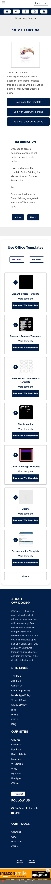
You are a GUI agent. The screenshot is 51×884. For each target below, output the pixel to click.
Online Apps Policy (20, 690)
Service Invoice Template (26, 551)
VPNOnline (17, 764)
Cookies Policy (18, 705)
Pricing (14, 714)
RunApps (16, 778)
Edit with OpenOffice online (28, 121)
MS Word (16, 259)
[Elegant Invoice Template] (27, 288)
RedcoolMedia (18, 754)
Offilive (14, 846)
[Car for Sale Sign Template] (27, 461)
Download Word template (25, 305)
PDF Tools (16, 841)
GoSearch (16, 832)
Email (18, 813)
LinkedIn (33, 808)
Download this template (28, 102)
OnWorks (16, 744)
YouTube (19, 808)
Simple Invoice (26, 424)
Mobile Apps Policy (21, 695)
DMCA (14, 719)
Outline (26, 508)
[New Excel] (34, 11)
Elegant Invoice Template (26, 293)
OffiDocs (15, 740)
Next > (33, 217)
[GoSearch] (16, 11)
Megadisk (16, 759)
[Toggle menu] (3, 3)
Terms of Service (19, 700)
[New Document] (25, 11)
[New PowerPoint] (43, 11)
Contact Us (17, 685)
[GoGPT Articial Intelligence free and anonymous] (7, 11)
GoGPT (15, 837)
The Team (16, 676)
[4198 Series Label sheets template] (27, 372)
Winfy (14, 769)
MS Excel (36, 259)
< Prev (18, 217)
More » (25, 576)
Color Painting (25, 30)
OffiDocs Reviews (19, 861)
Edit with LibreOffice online (28, 111)
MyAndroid (16, 773)
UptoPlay (16, 749)
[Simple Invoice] (27, 418)
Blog (13, 710)
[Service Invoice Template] (27, 545)
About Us (16, 681)
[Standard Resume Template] (27, 330)
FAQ (13, 724)
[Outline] (27, 503)
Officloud (15, 783)
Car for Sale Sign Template (25, 466)
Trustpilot (18, 794)
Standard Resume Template (25, 336)
